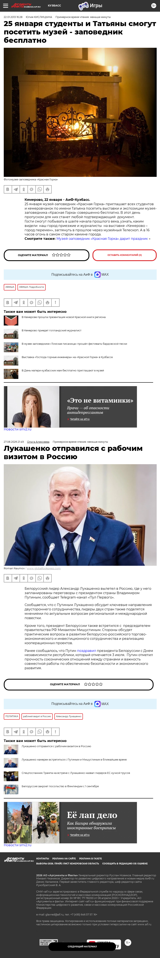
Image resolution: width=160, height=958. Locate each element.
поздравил (87, 651)
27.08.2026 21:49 (14, 441)
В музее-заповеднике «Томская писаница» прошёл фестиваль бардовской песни (74, 343)
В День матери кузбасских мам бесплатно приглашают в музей (63, 370)
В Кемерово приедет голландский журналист (51, 330)
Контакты (42, 858)
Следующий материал (82, 946)
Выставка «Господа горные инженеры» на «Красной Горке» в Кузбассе (67, 357)
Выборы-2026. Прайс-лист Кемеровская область (67, 863)
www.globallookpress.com (44, 568)
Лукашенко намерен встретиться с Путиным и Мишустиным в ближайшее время (74, 759)
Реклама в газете (90, 858)
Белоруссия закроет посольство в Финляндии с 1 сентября (60, 786)
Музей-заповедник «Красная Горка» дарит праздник (102, 239)
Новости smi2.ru (17, 429)
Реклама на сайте (64, 858)
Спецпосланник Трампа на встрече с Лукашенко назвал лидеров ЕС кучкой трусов (76, 772)
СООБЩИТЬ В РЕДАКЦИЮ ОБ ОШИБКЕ (125, 863)
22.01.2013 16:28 (13, 17)
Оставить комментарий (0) (125, 255)
